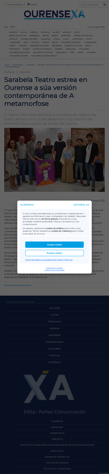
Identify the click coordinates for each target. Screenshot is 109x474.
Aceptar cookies (54, 245)
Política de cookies (54, 268)
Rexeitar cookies (54, 253)
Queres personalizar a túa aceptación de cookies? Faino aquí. (49, 260)
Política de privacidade (54, 270)
